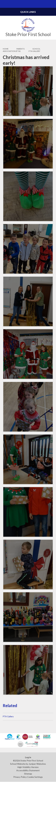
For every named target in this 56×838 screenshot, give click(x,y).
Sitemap (28, 773)
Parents (20, 49)
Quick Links (28, 11)
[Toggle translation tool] (44, 4)
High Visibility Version (28, 767)
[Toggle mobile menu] (4, 4)
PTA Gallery (34, 51)
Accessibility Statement (28, 770)
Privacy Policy (20, 777)
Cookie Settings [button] (35, 777)
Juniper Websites (37, 763)
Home (5, 49)
